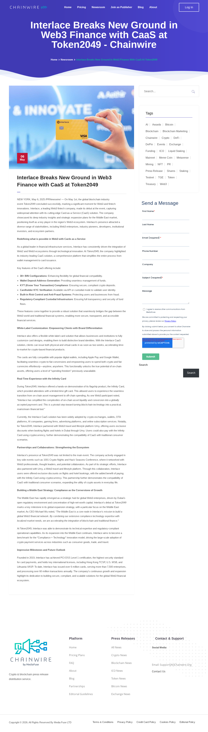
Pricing (81, 7)
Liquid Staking (176, 151)
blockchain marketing (175, 131)
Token (171, 177)
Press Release (154, 171)
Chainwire (151, 138)
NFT (160, 164)
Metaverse (183, 157)
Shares (171, 171)
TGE (160, 177)
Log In (189, 7)
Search (143, 364)
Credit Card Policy (146, 722)
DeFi (176, 138)
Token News (118, 678)
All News (116, 647)
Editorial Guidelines (81, 694)
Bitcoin (169, 124)
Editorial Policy (187, 722)
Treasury (151, 184)
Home (68, 7)
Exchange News (120, 694)
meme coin (165, 157)
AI (147, 124)
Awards (156, 124)
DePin (149, 144)
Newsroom (98, 7)
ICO (161, 151)
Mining (149, 164)
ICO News (117, 670)
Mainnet (150, 157)
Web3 (163, 184)
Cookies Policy (168, 722)
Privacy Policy (125, 722)
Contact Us (158, 671)
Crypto (165, 138)
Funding (150, 151)
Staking (183, 171)
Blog (141, 7)
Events (161, 144)
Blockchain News (121, 663)
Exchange (175, 144)
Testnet (150, 177)
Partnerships (77, 686)
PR (169, 164)
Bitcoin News (119, 686)
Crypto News (119, 655)
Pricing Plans (77, 655)
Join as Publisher (121, 7)
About (153, 7)
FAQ (71, 663)
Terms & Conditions (103, 722)
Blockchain (152, 131)
